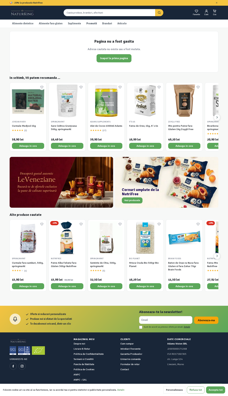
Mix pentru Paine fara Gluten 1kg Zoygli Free (180, 127)
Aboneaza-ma (206, 320)
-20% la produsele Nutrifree (28, 2)
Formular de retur (130, 364)
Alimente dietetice (22, 23)
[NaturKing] (23, 13)
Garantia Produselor (131, 353)
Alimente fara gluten (51, 23)
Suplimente (74, 23)
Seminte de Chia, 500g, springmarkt (103, 264)
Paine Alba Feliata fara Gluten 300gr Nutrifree (63, 264)
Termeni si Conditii (84, 359)
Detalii (187, 326)
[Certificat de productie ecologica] (38, 350)
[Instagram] (22, 366)
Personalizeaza (174, 389)
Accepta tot (216, 390)
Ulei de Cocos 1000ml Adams (106, 125)
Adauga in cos (28, 145)
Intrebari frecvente (130, 348)
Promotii (91, 23)
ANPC (77, 374)
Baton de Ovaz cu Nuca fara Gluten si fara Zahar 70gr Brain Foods (183, 266)
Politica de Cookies (84, 369)
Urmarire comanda (130, 359)
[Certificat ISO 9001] (24, 350)
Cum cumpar (127, 343)
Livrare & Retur (82, 348)
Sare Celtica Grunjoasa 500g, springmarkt (64, 127)
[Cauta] (159, 12)
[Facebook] (13, 366)
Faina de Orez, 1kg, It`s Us (143, 125)
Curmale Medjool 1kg (24, 125)
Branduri (107, 23)
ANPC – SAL (80, 379)
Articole (122, 23)
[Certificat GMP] (13, 350)
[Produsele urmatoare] (217, 117)
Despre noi (79, 343)
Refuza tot (196, 390)
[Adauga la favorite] (42, 87)
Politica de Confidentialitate (89, 353)
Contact (124, 369)
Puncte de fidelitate (84, 364)
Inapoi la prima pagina (114, 58)
